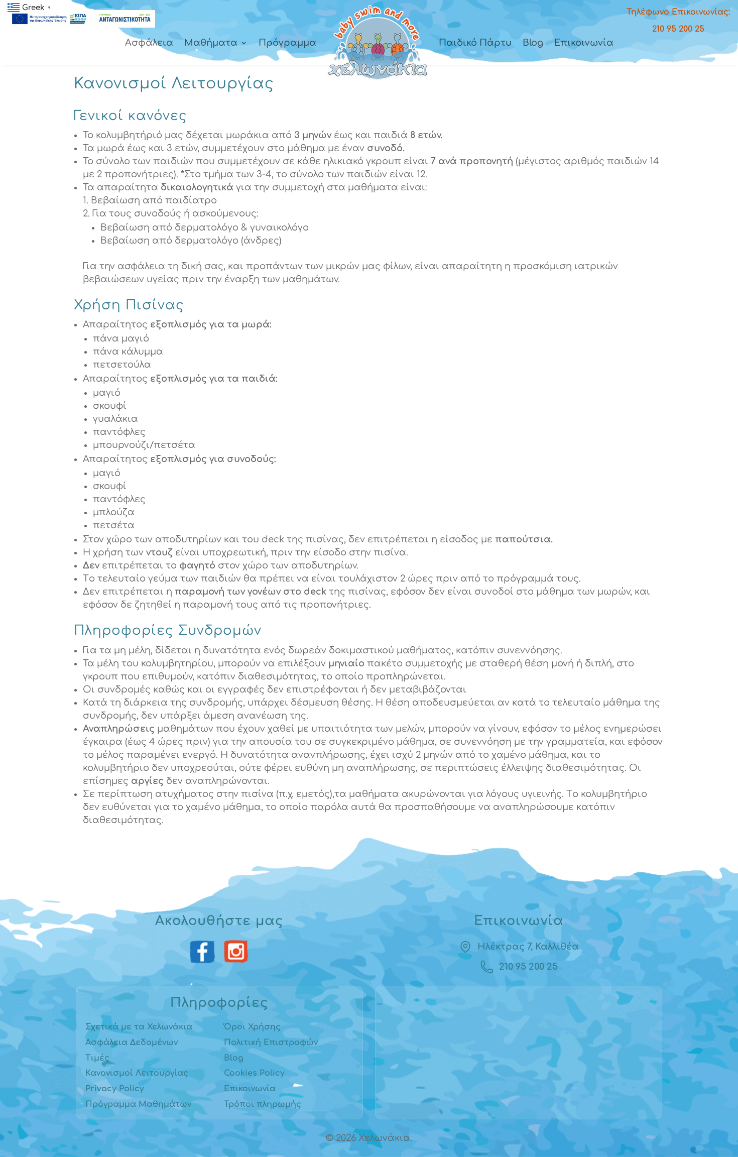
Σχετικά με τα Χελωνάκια (138, 1026)
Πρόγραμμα (287, 43)
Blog (533, 43)
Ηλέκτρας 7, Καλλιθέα (528, 947)
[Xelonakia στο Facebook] (202, 952)
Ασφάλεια (149, 43)
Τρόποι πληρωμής (262, 1104)
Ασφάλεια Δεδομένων (131, 1042)
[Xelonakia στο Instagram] (236, 952)
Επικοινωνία (583, 43)
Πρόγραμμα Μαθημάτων (138, 1104)
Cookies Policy (254, 1073)
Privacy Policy (114, 1088)
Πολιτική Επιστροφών (271, 1042)
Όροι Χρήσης (252, 1026)
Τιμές (97, 1058)
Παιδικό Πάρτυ (475, 43)
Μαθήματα (210, 43)
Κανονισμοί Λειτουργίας (136, 1073)
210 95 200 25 (528, 967)
